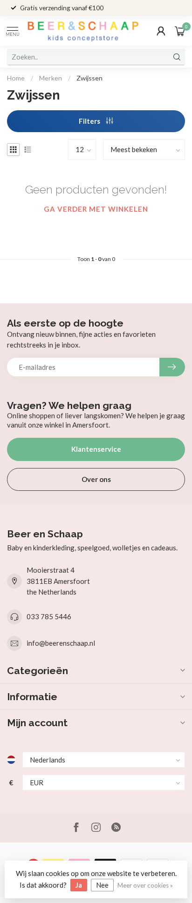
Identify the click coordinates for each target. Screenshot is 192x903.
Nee (102, 885)
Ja (78, 885)
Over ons (96, 479)
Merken (50, 78)
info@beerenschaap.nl (61, 643)
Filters (90, 121)
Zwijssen (89, 78)
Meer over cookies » (145, 885)
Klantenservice (96, 449)
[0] (180, 30)
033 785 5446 (49, 616)
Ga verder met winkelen (96, 209)
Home (16, 78)
